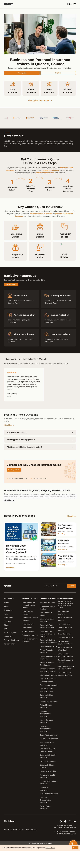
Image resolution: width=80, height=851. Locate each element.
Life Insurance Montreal (48, 675)
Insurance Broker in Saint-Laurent (47, 664)
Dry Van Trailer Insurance (45, 807)
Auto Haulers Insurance (48, 685)
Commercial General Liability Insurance (47, 750)
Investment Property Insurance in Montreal (48, 670)
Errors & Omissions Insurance (47, 744)
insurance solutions (51, 170)
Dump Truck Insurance (48, 646)
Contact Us (8, 636)
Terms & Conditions (11, 640)
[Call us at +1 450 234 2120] (73, 844)
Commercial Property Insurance (48, 756)
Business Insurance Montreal (47, 608)
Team (6, 614)
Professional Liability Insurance (47, 776)
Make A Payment (10, 633)
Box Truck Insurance (47, 603)
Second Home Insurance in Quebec (65, 643)
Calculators (8, 618)
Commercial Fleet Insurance (46, 696)
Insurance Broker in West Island (65, 649)
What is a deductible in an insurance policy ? (24, 447)
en (68, 4)
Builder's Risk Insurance (49, 739)
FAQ (6, 629)
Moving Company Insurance (46, 721)
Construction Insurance (48, 701)
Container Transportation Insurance (45, 800)
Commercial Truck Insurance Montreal (47, 626)
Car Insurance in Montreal (46, 614)
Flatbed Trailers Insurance (46, 706)
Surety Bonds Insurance (49, 794)
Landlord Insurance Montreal (65, 629)
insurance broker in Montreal (41, 214)
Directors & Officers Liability (47, 766)
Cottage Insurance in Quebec (65, 661)
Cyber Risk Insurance (48, 761)
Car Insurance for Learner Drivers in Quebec (28, 605)
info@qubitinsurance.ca (18, 478)
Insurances (8, 610)
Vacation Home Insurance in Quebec (65, 655)
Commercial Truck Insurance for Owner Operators (47, 634)
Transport (7, 621)
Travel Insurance (28, 631)
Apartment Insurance (65, 638)
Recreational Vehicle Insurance (30, 640)
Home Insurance (28, 624)
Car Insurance (27, 628)
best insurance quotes (45, 173)
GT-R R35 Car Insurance (27, 613)
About (6, 606)
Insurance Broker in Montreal (65, 619)
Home (6, 603)
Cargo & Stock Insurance (45, 789)
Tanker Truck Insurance (48, 735)
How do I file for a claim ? (16, 432)
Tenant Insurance (64, 634)
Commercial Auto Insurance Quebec (47, 690)
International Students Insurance (30, 619)
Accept (75, 848)
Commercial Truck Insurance (46, 620)
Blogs (6, 625)
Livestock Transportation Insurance (45, 713)
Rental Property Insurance (63, 613)
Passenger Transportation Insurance (45, 728)
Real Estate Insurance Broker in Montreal (48, 680)
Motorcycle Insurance (30, 635)
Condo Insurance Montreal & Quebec (65, 674)
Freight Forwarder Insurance (46, 651)
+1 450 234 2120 (40, 478)
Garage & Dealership (48, 771)
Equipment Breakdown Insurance (48, 782)
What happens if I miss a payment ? (21, 440)
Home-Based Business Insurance (48, 657)
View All (71, 516)
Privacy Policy (9, 644)
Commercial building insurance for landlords (48, 641)
